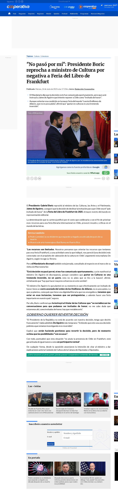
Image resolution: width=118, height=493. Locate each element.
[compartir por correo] (103, 178)
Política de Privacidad (70, 448)
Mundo (48, 14)
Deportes (31, 14)
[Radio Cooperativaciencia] (69, 7)
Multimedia (74, 14)
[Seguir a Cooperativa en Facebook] (16, 1)
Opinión (56, 14)
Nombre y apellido (53, 432)
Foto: (30, 113)
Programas (84, 14)
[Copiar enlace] (107, 178)
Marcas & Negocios (98, 14)
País (14, 14)
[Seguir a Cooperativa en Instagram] (22, 1)
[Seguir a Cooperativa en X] (19, 1)
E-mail (49, 437)
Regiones (40, 14)
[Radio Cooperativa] (87, 7)
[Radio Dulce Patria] (54, 7)
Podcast (64, 14)
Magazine (22, 14)
